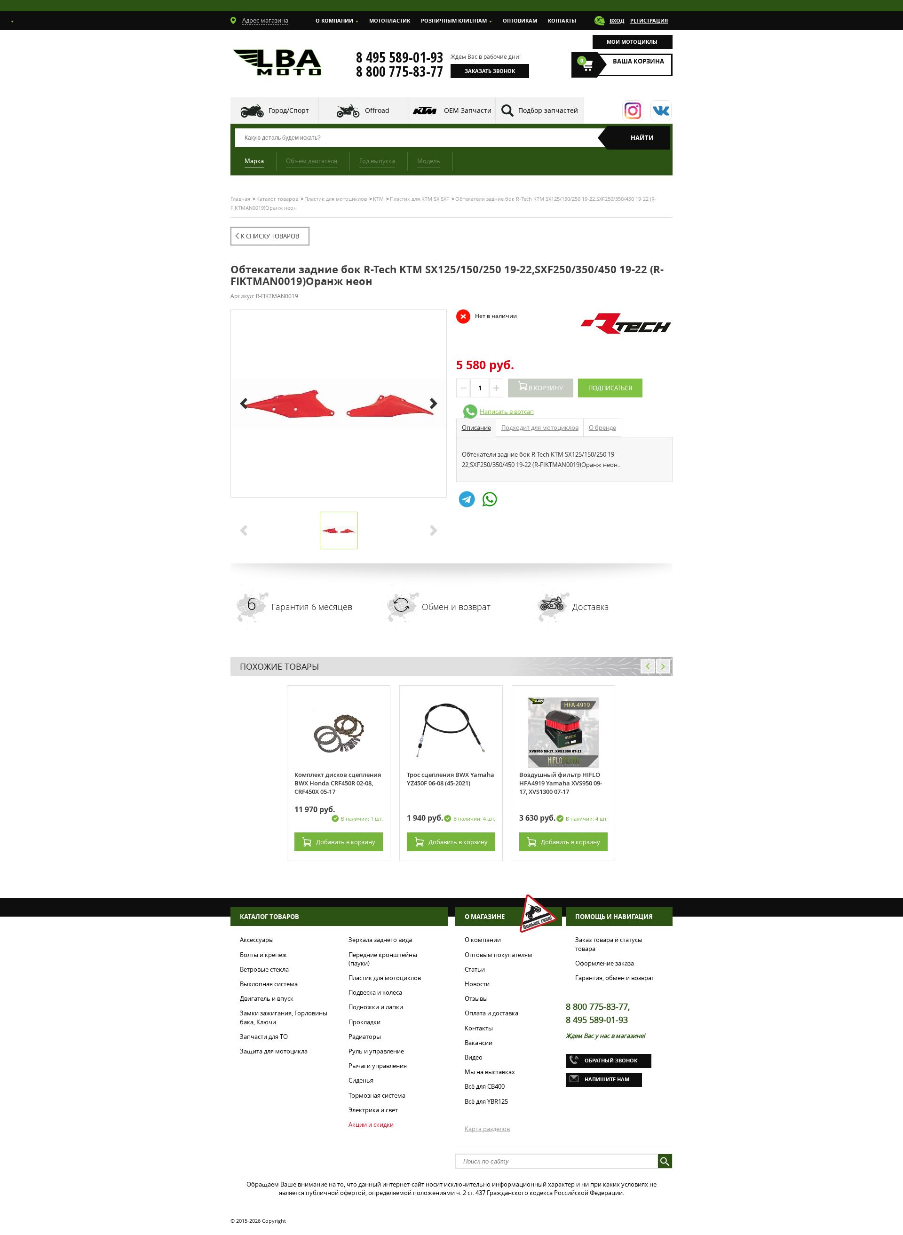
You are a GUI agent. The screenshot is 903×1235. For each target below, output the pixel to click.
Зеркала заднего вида (380, 939)
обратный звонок (611, 1060)
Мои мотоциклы (632, 41)
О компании (334, 20)
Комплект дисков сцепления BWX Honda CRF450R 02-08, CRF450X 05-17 (337, 783)
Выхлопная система (269, 984)
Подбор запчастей (548, 110)
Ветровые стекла (264, 969)
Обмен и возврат (456, 606)
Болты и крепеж (263, 954)
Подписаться (610, 388)
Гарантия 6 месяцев (311, 606)
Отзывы (476, 998)
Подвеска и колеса (375, 992)
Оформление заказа (604, 963)
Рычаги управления (378, 1065)
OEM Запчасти (467, 110)
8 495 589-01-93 (400, 57)
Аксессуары (257, 939)
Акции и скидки (371, 1124)
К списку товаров (270, 236)
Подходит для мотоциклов (539, 427)
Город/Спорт (289, 110)
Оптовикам (520, 20)
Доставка (590, 606)
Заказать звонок (490, 70)
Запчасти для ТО (264, 1036)
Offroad (377, 110)
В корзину (545, 388)
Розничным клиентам (454, 20)
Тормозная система (377, 1095)
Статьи (475, 969)
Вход (617, 20)
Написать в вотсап (507, 411)
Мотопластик (389, 20)
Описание (476, 427)
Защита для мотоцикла (274, 1051)
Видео (474, 1057)
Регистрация (649, 20)
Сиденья (361, 1080)
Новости (477, 984)
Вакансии (478, 1042)
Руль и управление (376, 1051)
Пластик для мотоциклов (385, 978)
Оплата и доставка (491, 1013)
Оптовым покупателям (498, 954)
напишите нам (607, 1079)
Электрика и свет (373, 1110)
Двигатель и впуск (266, 998)
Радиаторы (365, 1036)
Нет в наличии (486, 316)
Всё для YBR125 (486, 1101)
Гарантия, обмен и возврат (614, 978)
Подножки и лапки (376, 1007)
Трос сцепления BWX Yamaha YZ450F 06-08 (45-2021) (450, 778)
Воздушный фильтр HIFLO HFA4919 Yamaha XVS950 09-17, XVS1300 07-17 (560, 783)
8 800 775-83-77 (400, 71)
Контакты (562, 20)
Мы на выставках (490, 1072)
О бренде (602, 427)
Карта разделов (487, 1128)
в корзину (345, 842)
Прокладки (364, 1022)
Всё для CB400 (485, 1086)
